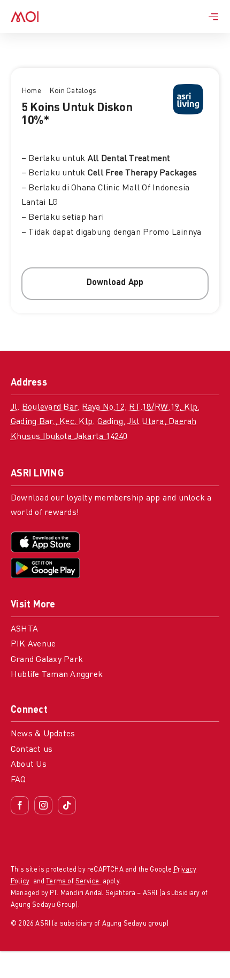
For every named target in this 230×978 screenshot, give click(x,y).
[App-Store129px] (45, 536)
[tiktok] (67, 805)
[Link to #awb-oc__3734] (213, 16)
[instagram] (43, 805)
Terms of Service (74, 881)
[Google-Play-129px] (45, 562)
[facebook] (20, 805)
